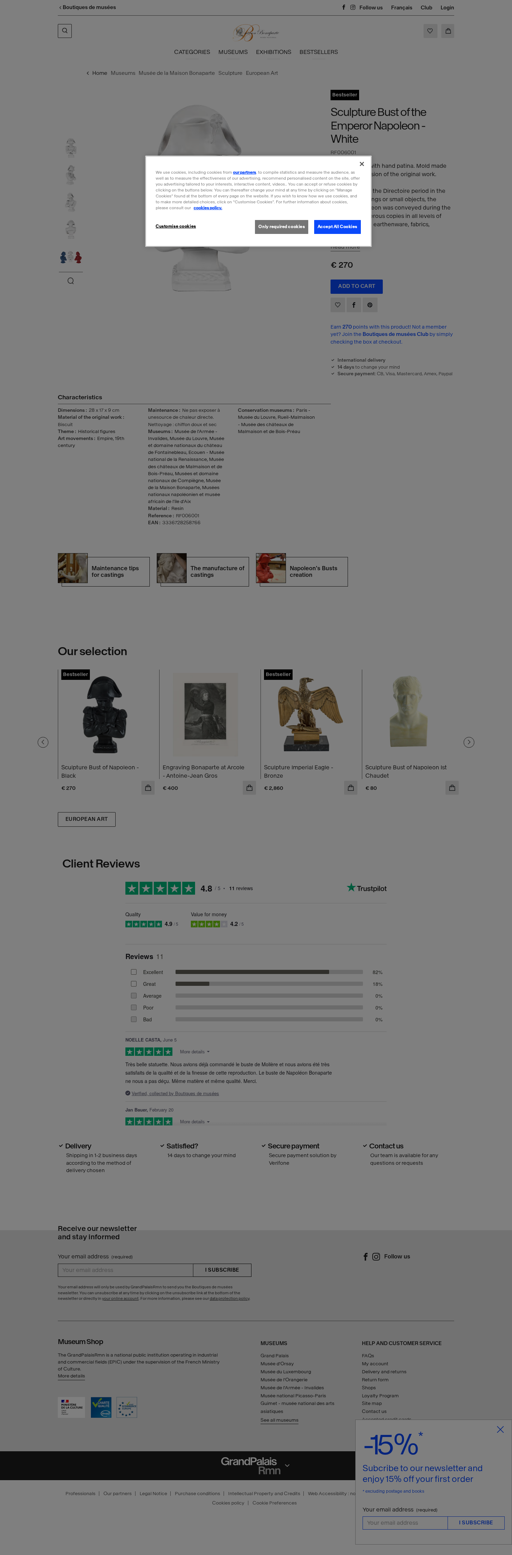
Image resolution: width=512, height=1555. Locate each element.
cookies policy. (208, 208)
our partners (244, 172)
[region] (258, 201)
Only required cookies (281, 227)
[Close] (362, 164)
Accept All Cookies (337, 227)
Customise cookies (176, 226)
